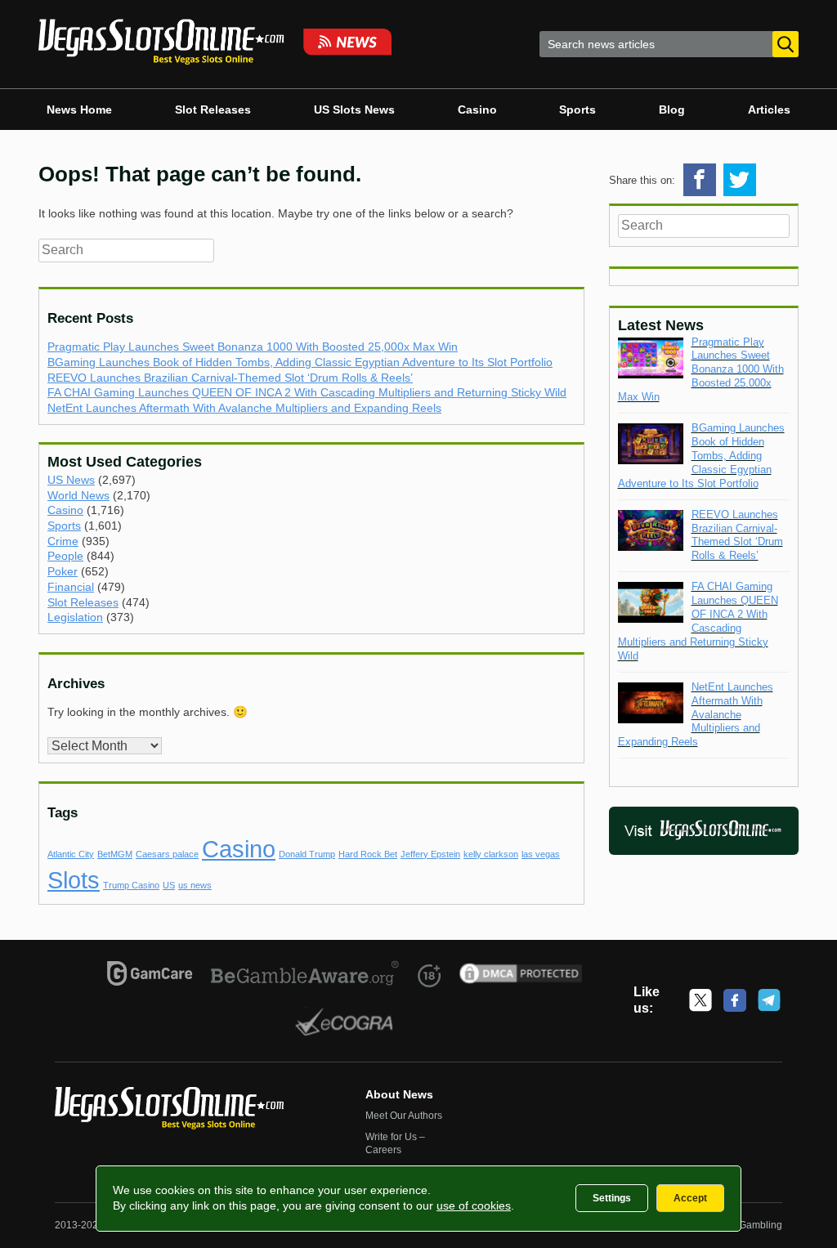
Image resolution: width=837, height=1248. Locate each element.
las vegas (540, 854)
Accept (690, 1198)
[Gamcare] (150, 976)
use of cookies (473, 1205)
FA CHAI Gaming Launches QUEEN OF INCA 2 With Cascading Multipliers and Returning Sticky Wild (306, 392)
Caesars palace (167, 854)
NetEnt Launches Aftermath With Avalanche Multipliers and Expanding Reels (244, 407)
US (169, 885)
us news (195, 885)
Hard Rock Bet (367, 854)
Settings (612, 1198)
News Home (79, 109)
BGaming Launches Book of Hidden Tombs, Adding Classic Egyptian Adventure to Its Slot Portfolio (300, 362)
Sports (577, 109)
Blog (672, 109)
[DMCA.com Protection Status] (521, 976)
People (65, 555)
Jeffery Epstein (430, 854)
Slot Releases (213, 109)
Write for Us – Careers (395, 1143)
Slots (73, 879)
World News (78, 495)
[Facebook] (735, 1000)
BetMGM (114, 854)
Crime (62, 541)
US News (71, 479)
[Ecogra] (344, 1024)
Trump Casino (131, 885)
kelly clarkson (490, 854)
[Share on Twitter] (739, 179)
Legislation (75, 617)
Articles (769, 109)
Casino (477, 109)
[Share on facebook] (699, 179)
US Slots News (354, 109)
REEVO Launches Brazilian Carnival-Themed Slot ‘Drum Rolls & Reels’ (230, 377)
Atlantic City (70, 854)
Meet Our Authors (403, 1115)
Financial (70, 586)
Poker (62, 571)
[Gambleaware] (305, 975)
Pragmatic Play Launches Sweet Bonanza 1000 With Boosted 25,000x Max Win (252, 346)
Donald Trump (307, 854)
